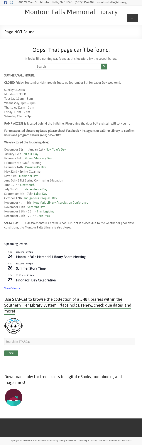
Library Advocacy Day (37, 158)
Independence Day (35, 189)
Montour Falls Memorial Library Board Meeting (51, 257)
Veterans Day (36, 207)
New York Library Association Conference (60, 202)
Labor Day (40, 193)
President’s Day (35, 167)
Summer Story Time (31, 268)
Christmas (43, 215)
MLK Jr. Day (30, 154)
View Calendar (12, 288)
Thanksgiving (46, 211)
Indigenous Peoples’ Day (40, 198)
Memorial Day (28, 176)
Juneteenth (27, 184)
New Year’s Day (56, 149)
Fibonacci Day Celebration (36, 280)
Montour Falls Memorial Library (71, 12)
